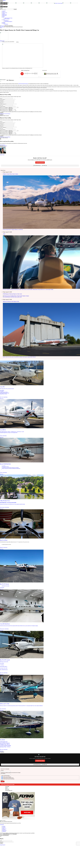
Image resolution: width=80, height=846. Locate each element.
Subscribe (3, 829)
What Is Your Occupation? (4, 107)
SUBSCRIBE (7, 786)
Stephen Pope (2, 40)
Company (2, 770)
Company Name (2, 106)
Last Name (2, 101)
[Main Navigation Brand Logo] (4, 7)
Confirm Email (2, 99)
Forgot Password (2, 844)
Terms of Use (4, 828)
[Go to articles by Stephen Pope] (40, 36)
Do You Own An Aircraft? (4, 108)
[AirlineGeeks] (19, 3)
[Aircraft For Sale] (11, 3)
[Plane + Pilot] (50, 3)
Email (1, 98)
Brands (1, 1)
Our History (4, 827)
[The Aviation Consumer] (58, 3)
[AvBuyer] (35, 3)
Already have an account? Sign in (5, 113)
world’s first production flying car (23, 83)
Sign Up (1, 112)
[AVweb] (27, 3)
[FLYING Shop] (4, 4)
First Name (2, 100)
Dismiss (1, 114)
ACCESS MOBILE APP (8, 790)
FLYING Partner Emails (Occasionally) (8, 778)
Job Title (1, 105)
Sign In (1, 843)
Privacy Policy (4, 830)
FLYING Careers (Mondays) (7, 776)
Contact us (5, 145)
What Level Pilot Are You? (4, 110)
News (3, 26)
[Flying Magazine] (4, 3)
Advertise (3, 826)
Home (1, 26)
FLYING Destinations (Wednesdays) (8, 777)
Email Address (3, 773)
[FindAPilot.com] (74, 3)
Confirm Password (3, 127)
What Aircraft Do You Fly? (4, 109)
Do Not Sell (4, 831)
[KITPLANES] (42, 3)
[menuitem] (41, 11)
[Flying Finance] (66, 3)
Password (1, 102)
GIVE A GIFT (7, 789)
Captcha (2, 780)
